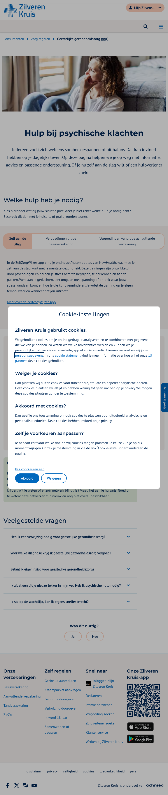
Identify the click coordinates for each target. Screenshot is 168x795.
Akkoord (27, 478)
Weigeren (54, 478)
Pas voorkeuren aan (29, 469)
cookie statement (67, 355)
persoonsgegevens (29, 355)
